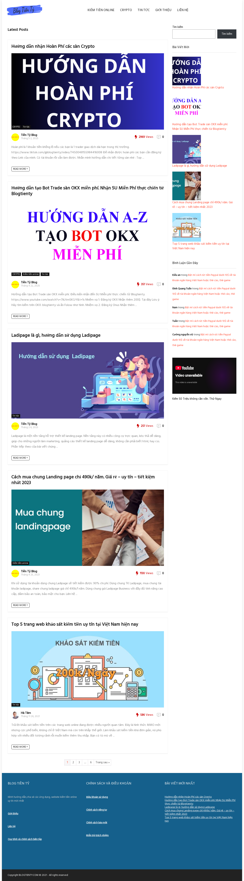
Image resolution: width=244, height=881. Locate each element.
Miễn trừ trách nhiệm (97, 835)
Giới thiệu (163, 10)
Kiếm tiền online (100, 10)
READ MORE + (20, 169)
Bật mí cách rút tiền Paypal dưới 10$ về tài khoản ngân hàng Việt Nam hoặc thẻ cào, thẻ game (203, 294)
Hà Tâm (26, 713)
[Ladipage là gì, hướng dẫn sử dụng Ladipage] (186, 149)
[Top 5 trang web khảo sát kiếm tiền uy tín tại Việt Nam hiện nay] (186, 227)
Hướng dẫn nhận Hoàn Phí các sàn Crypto (53, 46)
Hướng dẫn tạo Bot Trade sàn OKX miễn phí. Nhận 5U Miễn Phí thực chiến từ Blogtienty (87, 191)
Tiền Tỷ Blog (29, 135)
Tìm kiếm (177, 27)
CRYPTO (126, 10)
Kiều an (176, 275)
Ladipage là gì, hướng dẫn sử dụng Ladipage (55, 335)
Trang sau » (103, 762)
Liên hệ (182, 10)
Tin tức (144, 10)
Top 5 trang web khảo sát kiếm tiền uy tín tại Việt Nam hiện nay (74, 624)
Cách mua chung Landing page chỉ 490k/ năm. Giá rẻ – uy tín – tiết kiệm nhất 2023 (83, 480)
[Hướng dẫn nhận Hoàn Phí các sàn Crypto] (186, 71)
